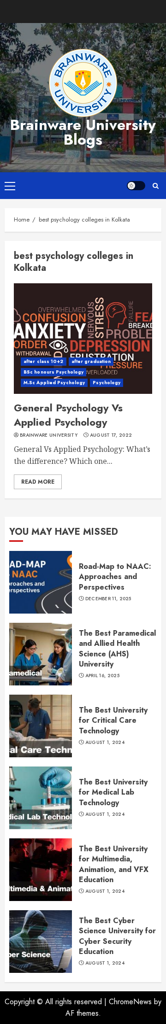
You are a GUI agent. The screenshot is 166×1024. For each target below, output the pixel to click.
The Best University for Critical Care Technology (113, 720)
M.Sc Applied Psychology (54, 382)
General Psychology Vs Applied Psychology (68, 414)
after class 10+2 (44, 361)
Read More (37, 482)
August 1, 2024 (105, 742)
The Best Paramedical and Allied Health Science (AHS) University (117, 648)
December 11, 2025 (108, 599)
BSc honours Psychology (53, 372)
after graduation (91, 361)
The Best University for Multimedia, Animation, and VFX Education (113, 864)
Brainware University (48, 435)
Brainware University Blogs (83, 132)
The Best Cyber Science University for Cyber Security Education (117, 936)
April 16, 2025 (102, 676)
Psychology (106, 382)
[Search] (155, 186)
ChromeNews (130, 1001)
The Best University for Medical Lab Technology (113, 792)
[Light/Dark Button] (136, 185)
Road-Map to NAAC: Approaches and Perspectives (115, 576)
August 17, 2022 (111, 435)
